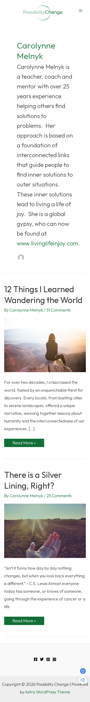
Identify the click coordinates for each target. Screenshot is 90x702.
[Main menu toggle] (80, 10)
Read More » (24, 443)
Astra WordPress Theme (47, 692)
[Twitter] (42, 659)
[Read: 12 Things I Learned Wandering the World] (45, 344)
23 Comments (59, 495)
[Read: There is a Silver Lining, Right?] (45, 530)
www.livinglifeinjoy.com (47, 243)
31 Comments (58, 310)
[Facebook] (35, 659)
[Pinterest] (48, 659)
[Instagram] (54, 659)
